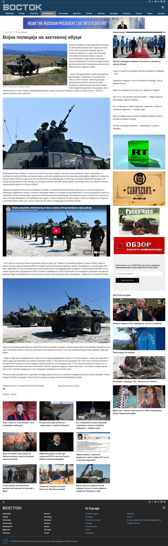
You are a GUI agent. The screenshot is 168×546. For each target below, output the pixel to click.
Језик (87, 530)
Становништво (91, 526)
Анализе (101, 13)
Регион (89, 13)
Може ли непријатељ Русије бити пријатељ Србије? (136, 90)
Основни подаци (91, 514)
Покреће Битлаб (133, 523)
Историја (88, 517)
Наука (149, 13)
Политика (34, 13)
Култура (161, 13)
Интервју (113, 13)
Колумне (126, 13)
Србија (6, 394)
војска (13, 394)
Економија (63, 13)
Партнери (130, 514)
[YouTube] (155, 1)
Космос (139, 13)
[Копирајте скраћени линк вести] (29, 388)
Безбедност (48, 13)
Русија (21, 13)
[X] (152, 1)
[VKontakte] (158, 1)
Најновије (9, 13)
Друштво (77, 13)
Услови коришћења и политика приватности (144, 520)
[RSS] (3, 1)
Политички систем (92, 520)
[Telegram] (164, 1)
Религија (88, 523)
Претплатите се (127, 280)
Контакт (130, 517)
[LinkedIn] (161, 1)
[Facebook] (149, 1)
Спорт (46, 533)
